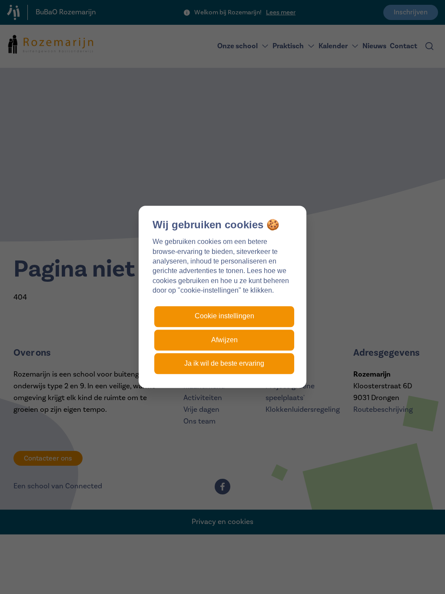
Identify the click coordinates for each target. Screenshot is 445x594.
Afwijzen (224, 340)
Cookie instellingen (224, 316)
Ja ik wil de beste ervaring (224, 363)
